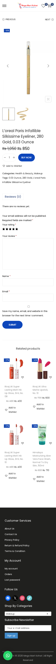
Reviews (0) (13, 197)
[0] (43, 6)
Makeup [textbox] (27, 613)
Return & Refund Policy (17, 545)
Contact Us (11, 534)
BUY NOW (26, 157)
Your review (9, 236)
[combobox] (28, 614)
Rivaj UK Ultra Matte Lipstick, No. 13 (40, 390)
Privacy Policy (12, 539)
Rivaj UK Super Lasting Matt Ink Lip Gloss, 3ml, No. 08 (14, 391)
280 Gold (27, 177)
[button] (12, 166)
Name (6, 276)
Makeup (38, 173)
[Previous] (8, 66)
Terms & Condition (15, 551)
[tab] (28, 197)
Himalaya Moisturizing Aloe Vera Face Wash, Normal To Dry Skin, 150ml (42, 459)
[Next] (48, 66)
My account (11, 568)
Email (6, 291)
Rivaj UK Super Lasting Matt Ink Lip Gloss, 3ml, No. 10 (14, 457)
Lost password (12, 579)
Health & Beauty (24, 173)
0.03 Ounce (15, 177)
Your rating (9, 224)
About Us (9, 528)
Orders (8, 574)
